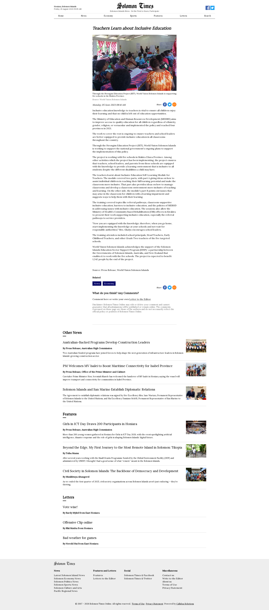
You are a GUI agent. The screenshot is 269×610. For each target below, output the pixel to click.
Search (207, 16)
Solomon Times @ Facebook (139, 575)
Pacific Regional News (65, 591)
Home (61, 16)
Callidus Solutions (185, 604)
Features (158, 16)
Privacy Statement (172, 587)
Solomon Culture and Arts (68, 587)
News (83, 16)
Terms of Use (169, 584)
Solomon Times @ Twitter (138, 578)
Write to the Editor (172, 578)
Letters (183, 16)
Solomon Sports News (66, 584)
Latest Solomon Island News (69, 575)
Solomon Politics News (66, 581)
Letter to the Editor (140, 299)
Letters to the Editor (104, 578)
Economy (108, 16)
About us (167, 581)
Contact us (168, 575)
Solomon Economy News (67, 578)
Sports (133, 16)
